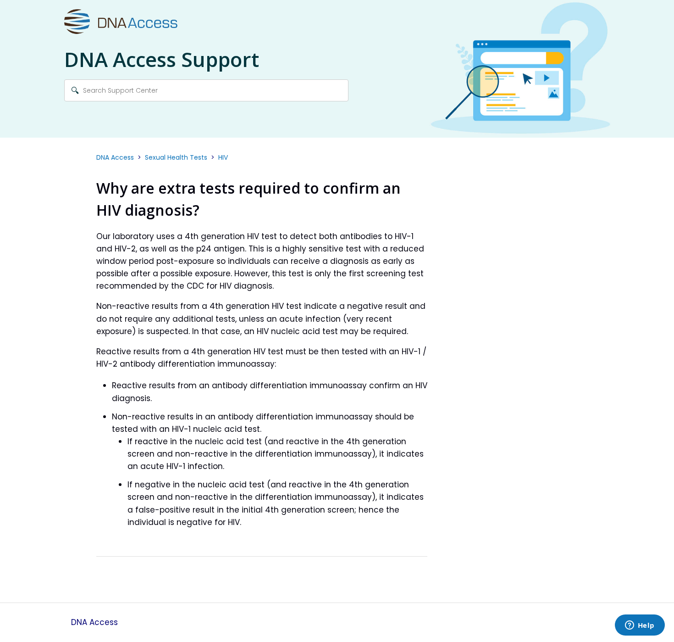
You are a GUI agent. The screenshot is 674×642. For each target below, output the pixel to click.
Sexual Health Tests (176, 157)
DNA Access (115, 157)
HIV (223, 157)
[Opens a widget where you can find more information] (639, 625)
